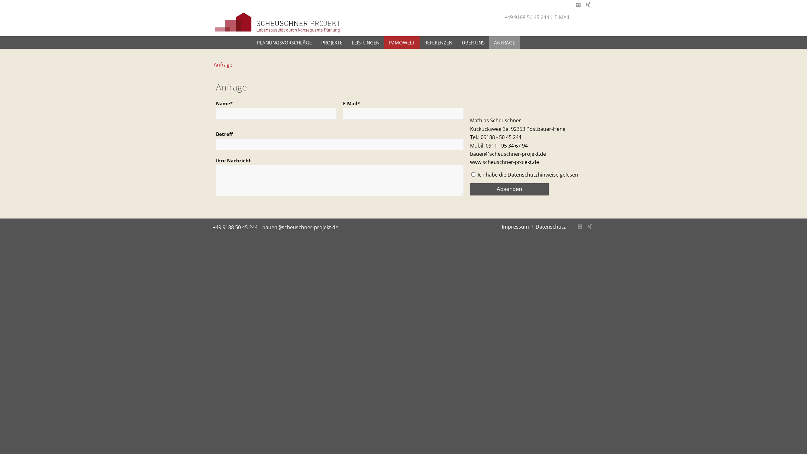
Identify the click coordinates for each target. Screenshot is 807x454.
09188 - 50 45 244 (501, 137)
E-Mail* (351, 103)
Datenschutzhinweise (533, 174)
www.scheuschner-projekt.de (504, 162)
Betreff (224, 134)
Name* (224, 103)
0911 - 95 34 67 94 (507, 145)
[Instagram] (578, 4)
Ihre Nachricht (233, 160)
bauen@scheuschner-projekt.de (508, 153)
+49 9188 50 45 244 (235, 227)
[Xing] (588, 4)
